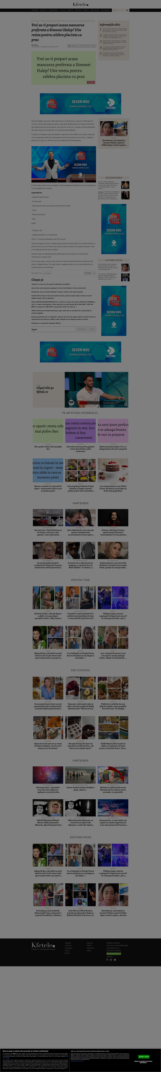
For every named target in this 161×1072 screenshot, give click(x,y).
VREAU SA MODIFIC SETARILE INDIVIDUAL (143, 1062)
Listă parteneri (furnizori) (77, 1061)
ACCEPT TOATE (144, 1056)
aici (13, 1065)
